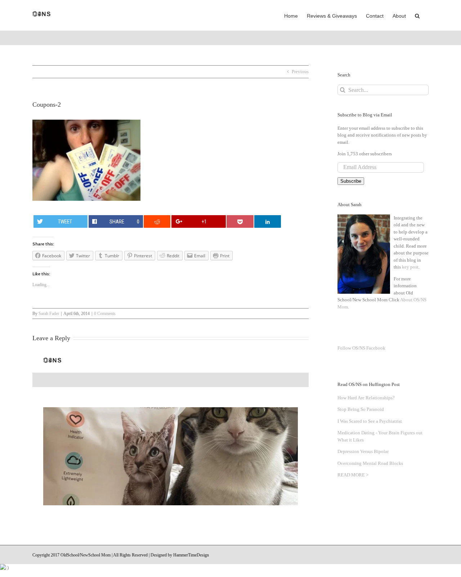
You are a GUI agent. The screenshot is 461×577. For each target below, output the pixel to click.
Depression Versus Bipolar (363, 451)
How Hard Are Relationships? (366, 397)
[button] (417, 15)
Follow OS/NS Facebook (361, 348)
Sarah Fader (49, 313)
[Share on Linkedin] (267, 221)
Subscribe (350, 181)
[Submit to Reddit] (157, 221)
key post (410, 267)
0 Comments (105, 313)
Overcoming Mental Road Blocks (370, 463)
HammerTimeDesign (191, 555)
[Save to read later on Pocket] (240, 221)
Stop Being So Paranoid (360, 409)
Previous (300, 71)
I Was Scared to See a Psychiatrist (369, 421)
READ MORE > (352, 475)
